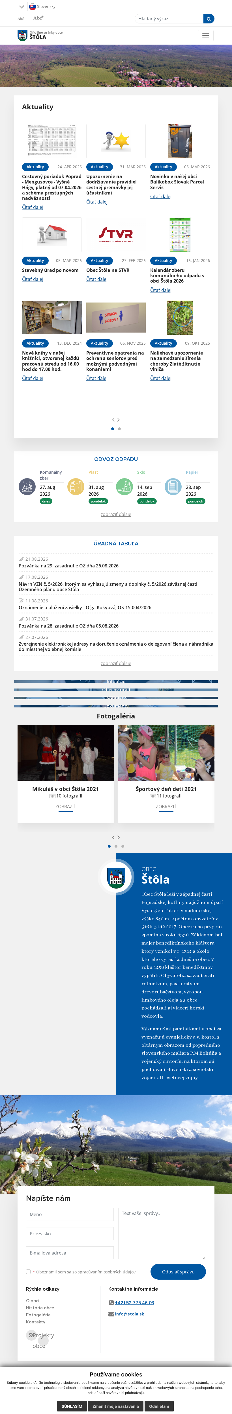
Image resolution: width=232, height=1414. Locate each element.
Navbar (27, 35)
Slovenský (45, 6)
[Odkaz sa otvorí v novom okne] (31, 1335)
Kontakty (35, 1322)
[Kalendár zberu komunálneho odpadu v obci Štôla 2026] (180, 234)
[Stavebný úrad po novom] (52, 234)
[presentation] (113, 419)
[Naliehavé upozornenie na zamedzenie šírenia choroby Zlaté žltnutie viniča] (180, 317)
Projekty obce (43, 1340)
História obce (40, 1308)
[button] (112, 429)
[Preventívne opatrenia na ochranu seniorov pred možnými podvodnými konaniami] (116, 317)
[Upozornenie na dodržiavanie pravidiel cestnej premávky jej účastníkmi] (116, 141)
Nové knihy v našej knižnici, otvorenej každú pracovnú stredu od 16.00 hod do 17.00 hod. (50, 361)
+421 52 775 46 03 (134, 1303)
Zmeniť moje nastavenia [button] (116, 1406)
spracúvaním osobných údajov (107, 1272)
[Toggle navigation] (206, 35)
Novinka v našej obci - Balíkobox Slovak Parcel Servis (177, 181)
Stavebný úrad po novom (50, 270)
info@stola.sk (129, 1314)
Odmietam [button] (159, 1406)
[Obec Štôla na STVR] (116, 234)
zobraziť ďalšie (116, 514)
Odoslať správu (178, 1272)
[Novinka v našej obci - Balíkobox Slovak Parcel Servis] (180, 141)
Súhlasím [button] (72, 1406)
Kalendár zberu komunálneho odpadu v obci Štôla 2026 (177, 275)
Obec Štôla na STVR (108, 270)
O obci (32, 1301)
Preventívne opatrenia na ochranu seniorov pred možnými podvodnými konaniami (115, 361)
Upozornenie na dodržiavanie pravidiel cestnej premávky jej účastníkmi (111, 184)
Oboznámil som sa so (84, 1272)
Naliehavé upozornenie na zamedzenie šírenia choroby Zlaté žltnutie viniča (176, 361)
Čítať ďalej (32, 207)
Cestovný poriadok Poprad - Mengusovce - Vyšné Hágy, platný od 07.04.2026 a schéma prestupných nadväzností (51, 187)
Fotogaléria (38, 1315)
